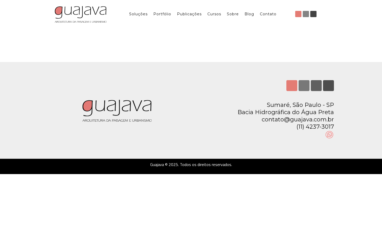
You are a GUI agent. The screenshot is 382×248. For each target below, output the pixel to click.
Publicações (189, 14)
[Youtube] (313, 14)
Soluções (138, 14)
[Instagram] (298, 14)
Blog (249, 14)
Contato (268, 14)
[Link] (328, 85)
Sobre (233, 14)
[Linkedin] (306, 14)
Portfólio (162, 14)
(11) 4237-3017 (315, 126)
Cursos (214, 14)
